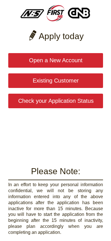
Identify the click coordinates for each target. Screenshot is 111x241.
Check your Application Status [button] (56, 101)
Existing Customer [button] (56, 80)
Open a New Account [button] (56, 60)
